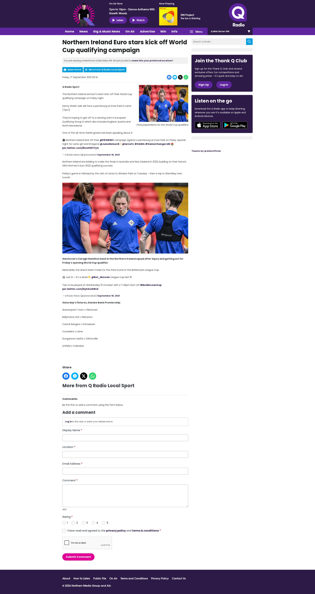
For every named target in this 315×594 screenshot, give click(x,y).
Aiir (109, 585)
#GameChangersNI (157, 144)
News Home (74, 69)
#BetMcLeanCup (151, 285)
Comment (70, 480)
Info (174, 31)
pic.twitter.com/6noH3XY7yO (80, 148)
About (66, 578)
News (83, 31)
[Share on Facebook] (169, 77)
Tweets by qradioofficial (206, 151)
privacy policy (116, 531)
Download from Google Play (234, 125)
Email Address (72, 464)
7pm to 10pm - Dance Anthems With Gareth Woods (132, 11)
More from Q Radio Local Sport (107, 69)
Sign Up (203, 85)
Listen (120, 20)
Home (69, 31)
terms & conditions (145, 531)
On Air (130, 31)
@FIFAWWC (107, 140)
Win (163, 31)
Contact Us (179, 578)
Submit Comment (78, 557)
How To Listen (82, 578)
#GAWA (140, 144)
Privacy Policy (160, 578)
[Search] (249, 41)
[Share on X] (180, 77)
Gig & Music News (106, 31)
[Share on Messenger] (174, 77)
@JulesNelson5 (109, 144)
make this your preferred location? (152, 60)
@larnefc (128, 144)
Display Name (72, 430)
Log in (68, 421)
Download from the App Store (207, 125)
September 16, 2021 (108, 154)
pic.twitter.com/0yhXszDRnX (80, 289)
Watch (140, 20)
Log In (224, 85)
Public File (99, 578)
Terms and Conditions (134, 578)
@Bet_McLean (100, 277)
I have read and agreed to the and (114, 531)
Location (68, 447)
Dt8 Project (187, 15)
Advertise (147, 31)
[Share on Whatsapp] (186, 77)
